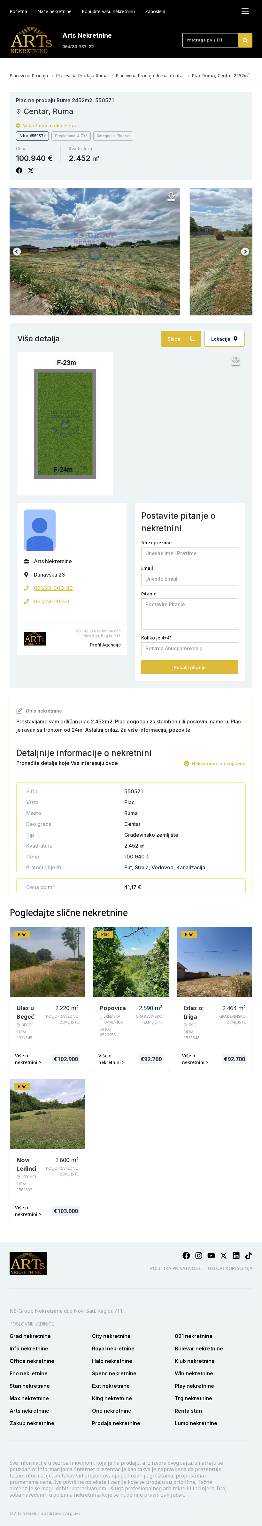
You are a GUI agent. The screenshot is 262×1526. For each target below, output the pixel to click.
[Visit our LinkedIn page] (236, 1255)
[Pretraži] (245, 40)
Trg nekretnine (193, 1398)
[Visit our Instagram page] (199, 1255)
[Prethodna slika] (17, 251)
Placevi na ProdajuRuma (82, 75)
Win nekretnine (194, 1373)
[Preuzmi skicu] (236, 360)
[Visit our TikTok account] (248, 1255)
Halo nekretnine (112, 1361)
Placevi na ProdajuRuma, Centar (150, 75)
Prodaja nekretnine (116, 1423)
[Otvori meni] (245, 11)
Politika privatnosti (176, 1268)
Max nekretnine (29, 1398)
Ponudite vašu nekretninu (108, 11)
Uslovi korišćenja (230, 1268)
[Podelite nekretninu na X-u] (30, 170)
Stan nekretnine (30, 1386)
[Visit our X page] (223, 1255)
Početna (18, 11)
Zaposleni (155, 11)
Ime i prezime (156, 543)
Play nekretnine (194, 1386)
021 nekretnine (193, 1336)
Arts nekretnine (29, 1411)
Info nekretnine (29, 1348)
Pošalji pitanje (190, 667)
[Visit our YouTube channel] (211, 1255)
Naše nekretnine (54, 11)
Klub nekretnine (195, 1361)
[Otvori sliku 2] (95, 251)
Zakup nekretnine (32, 1423)
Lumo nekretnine (196, 1423)
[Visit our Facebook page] (186, 1255)
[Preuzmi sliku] (171, 196)
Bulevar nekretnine (199, 1348)
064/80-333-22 (78, 46)
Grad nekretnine (30, 1336)
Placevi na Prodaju (29, 75)
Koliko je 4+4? (156, 638)
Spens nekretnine (114, 1373)
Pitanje (148, 594)
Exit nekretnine (111, 1386)
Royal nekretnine (113, 1348)
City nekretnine (111, 1336)
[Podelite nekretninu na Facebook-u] (19, 170)
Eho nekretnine (29, 1373)
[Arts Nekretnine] (32, 40)
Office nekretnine (32, 1361)
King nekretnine (112, 1398)
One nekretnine (111, 1411)
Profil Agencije (105, 644)
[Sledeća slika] (245, 251)
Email (147, 568)
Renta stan (188, 1411)
